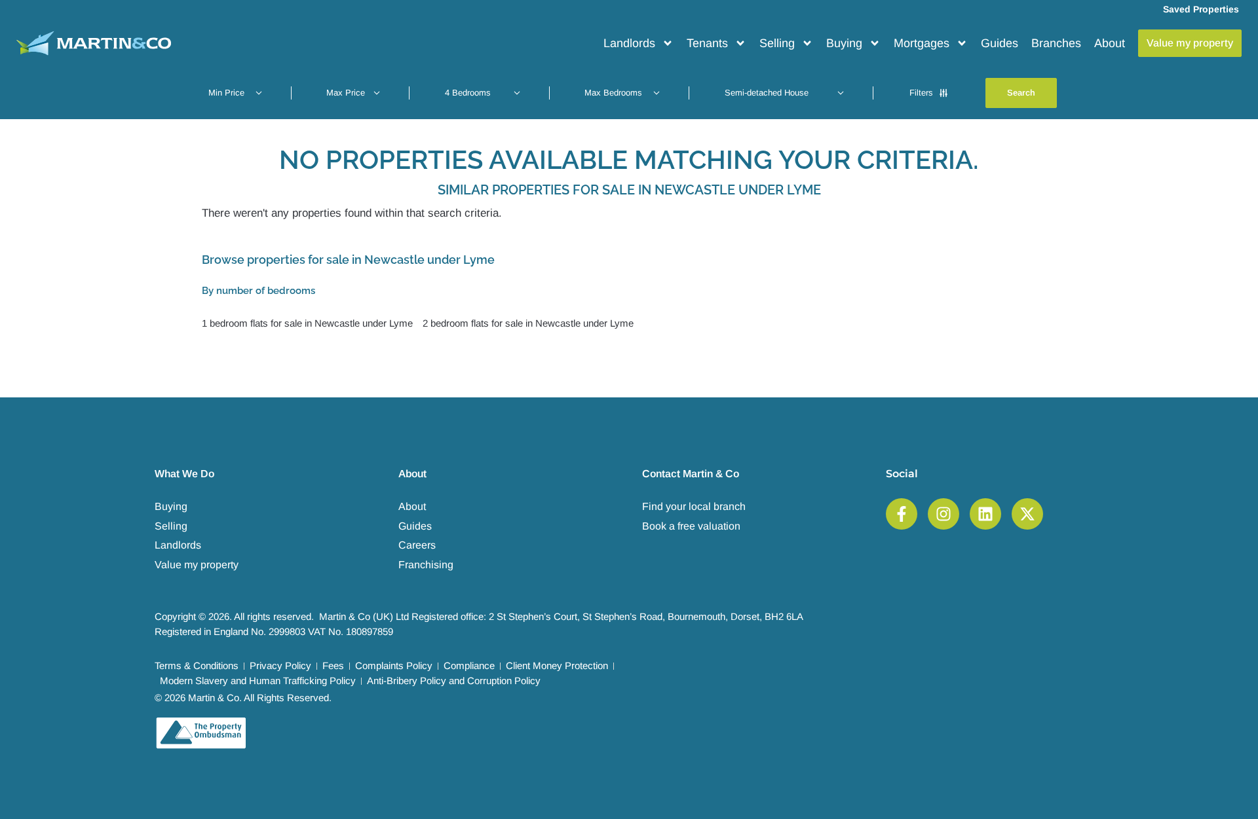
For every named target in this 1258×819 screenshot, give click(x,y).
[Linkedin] (985, 514)
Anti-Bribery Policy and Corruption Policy (454, 680)
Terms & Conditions (196, 665)
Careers (417, 545)
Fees (333, 665)
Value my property (196, 564)
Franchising (425, 564)
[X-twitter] (1027, 514)
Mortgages (921, 43)
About (1109, 43)
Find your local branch (694, 506)
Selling (777, 43)
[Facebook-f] (901, 514)
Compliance (469, 665)
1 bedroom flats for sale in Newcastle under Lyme (307, 323)
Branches (1056, 43)
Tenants (707, 43)
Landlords (629, 43)
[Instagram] (943, 514)
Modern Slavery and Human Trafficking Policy (258, 680)
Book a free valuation (691, 526)
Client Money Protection (557, 665)
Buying (844, 43)
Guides (999, 43)
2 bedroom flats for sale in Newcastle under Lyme (528, 323)
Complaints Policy (393, 665)
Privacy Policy (280, 665)
